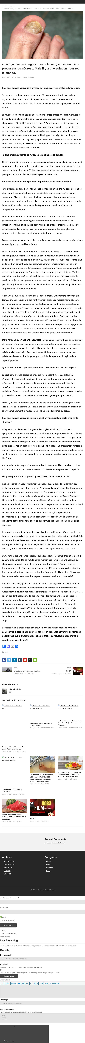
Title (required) (5, 955)
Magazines (49, 867)
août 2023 (7, 871)
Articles (14, 77)
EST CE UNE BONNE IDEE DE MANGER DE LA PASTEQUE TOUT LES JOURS (14, 817)
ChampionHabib (15, 689)
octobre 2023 (8, 867)
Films (48, 864)
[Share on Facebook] (4, 660)
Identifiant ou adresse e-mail (9, 898)
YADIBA (32, 818)
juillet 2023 (7, 874)
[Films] (42, 1015)
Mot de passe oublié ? (9, 934)
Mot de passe (4, 907)
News (18, 77)
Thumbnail (4, 964)
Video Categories (7, 1009)
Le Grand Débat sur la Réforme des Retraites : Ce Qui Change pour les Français (70, 723)
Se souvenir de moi (8, 920)
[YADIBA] (64, 671)
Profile (4, 930)
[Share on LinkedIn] (14, 660)
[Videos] (42, 1019)
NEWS (6, 652)
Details (5, 950)
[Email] (10, 692)
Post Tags (4, 1000)
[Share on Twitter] (9, 660)
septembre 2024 (9, 864)
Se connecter (8, 925)
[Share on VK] (30, 660)
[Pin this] (25, 660)
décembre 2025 (9, 861)
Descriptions (5, 980)
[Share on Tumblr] (20, 660)
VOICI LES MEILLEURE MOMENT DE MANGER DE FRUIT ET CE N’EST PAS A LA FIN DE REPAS (69, 774)
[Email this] (35, 660)
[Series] (42, 1017)
